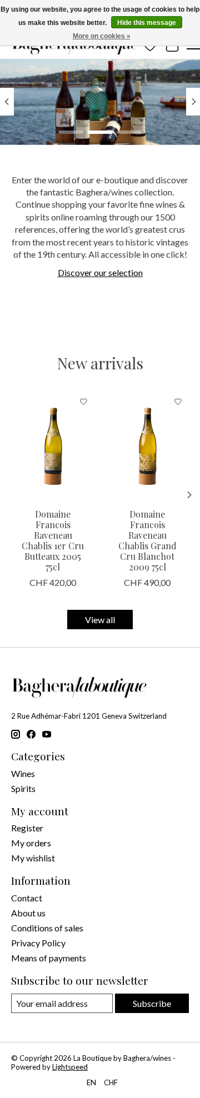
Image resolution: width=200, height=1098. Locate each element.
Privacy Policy (38, 942)
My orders (31, 843)
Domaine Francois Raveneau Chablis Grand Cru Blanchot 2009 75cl (147, 540)
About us (28, 913)
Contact (26, 898)
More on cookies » (102, 36)
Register (27, 828)
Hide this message (146, 23)
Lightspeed (70, 1066)
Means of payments (48, 957)
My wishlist (33, 858)
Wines (23, 773)
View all (100, 619)
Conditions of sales (47, 927)
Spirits (23, 788)
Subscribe (152, 1003)
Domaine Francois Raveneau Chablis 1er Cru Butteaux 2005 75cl (53, 540)
